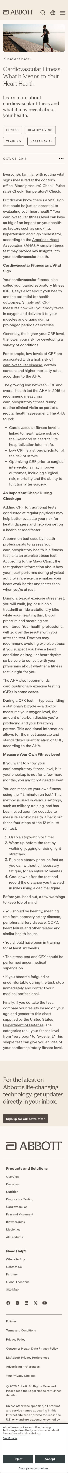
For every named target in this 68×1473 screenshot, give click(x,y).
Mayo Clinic (43, 561)
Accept (50, 1459)
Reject (18, 1459)
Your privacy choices (34, 1468)
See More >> (10, 1438)
